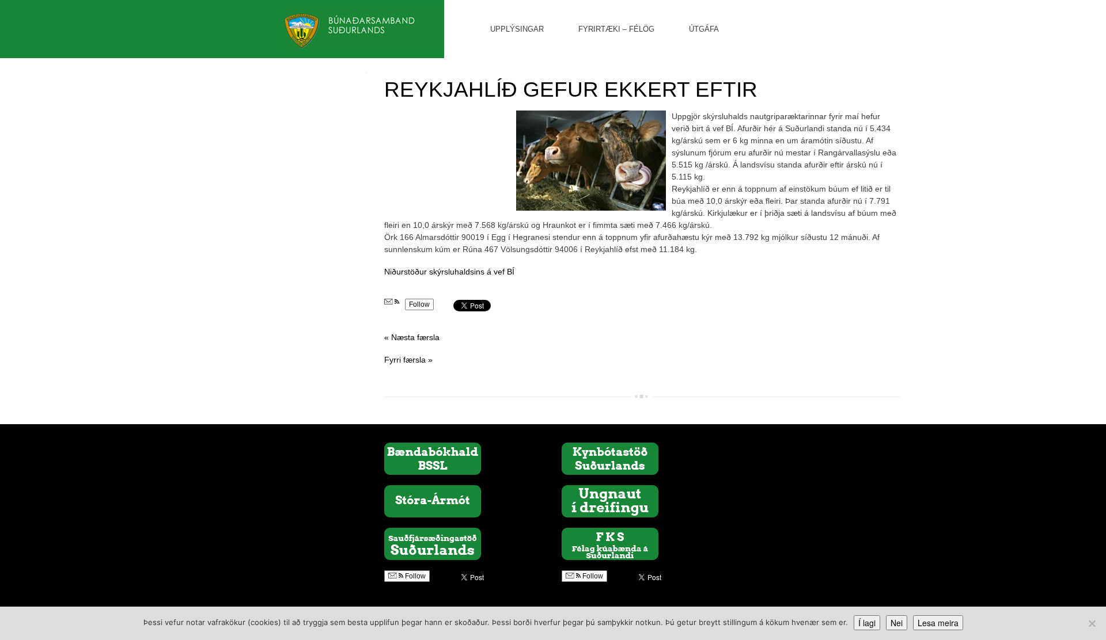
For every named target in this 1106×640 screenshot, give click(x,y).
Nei (897, 622)
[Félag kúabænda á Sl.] (610, 543)
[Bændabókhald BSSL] (432, 458)
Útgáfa (704, 29)
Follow (419, 304)
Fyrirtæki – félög (616, 29)
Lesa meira (938, 622)
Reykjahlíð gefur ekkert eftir (570, 89)
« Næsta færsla (412, 337)
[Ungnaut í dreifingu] (610, 500)
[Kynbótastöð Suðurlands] (610, 458)
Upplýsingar (517, 29)
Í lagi (867, 622)
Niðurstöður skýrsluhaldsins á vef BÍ (449, 271)
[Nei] (1091, 623)
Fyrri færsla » (408, 359)
